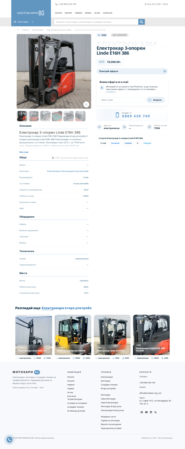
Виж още (23, 152)
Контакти (71, 396)
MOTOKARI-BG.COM (26, 438)
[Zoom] (86, 104)
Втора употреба (108, 388)
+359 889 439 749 (147, 382)
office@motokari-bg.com (150, 393)
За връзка (107, 13)
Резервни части (108, 416)
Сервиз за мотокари (110, 420)
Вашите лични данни (111, 424)
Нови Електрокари (109, 402)
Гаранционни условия (111, 428)
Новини (78, 13)
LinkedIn (128, 143)
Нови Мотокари (108, 398)
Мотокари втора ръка (111, 406)
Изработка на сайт (149, 438)
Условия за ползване (77, 403)
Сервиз (88, 13)
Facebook (115, 143)
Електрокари (53, 171)
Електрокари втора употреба (74, 171)
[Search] (141, 22)
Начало (58, 13)
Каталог (68, 13)
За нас (97, 13)
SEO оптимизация (165, 438)
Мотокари (105, 381)
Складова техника (75, 407)
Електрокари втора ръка (112, 410)
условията (111, 91)
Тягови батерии (74, 399)
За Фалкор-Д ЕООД (76, 411)
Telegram (147, 143)
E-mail (103, 143)
